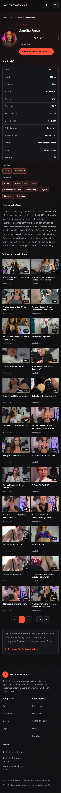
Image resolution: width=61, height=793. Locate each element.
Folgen (47, 38)
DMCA (35, 728)
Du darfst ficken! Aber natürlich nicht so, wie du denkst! (45, 278)
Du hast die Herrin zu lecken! (44, 396)
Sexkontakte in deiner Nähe (14, 768)
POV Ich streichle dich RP (13, 366)
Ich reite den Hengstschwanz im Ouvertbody (16, 338)
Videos (5, 706)
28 (39, 619)
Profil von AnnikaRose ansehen (26, 649)
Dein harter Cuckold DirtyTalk (15, 425)
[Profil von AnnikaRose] (9, 38)
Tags (4, 728)
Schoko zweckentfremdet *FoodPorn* (42, 367)
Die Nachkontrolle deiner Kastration (13, 486)
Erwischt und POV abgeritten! (15, 396)
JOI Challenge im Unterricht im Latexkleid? (16, 278)
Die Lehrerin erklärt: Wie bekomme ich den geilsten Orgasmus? (43, 427)
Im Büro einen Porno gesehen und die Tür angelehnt (44, 605)
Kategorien (7, 720)
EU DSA (36, 735)
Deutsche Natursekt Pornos (14, 759)
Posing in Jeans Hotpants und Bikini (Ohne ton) (15, 516)
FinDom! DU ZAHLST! (40, 485)
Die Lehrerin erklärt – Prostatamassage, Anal (41, 516)
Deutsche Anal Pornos (14, 753)
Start (4, 17)
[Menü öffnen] (55, 5)
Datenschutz (38, 713)
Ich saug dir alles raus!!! (12, 544)
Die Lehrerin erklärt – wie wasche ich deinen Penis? (42, 308)
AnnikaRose (8, 283)
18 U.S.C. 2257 (39, 720)
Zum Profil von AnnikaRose (38, 52)
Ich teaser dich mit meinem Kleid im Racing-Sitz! (43, 575)
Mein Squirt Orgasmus (41, 336)
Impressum (37, 706)
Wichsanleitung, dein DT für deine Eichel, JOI (14, 308)
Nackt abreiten (38, 544)
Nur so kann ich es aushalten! (44, 455)
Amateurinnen (16, 17)
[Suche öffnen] (46, 5)
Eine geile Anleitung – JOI (13, 455)
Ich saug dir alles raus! (12, 574)
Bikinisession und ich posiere (15, 604)
